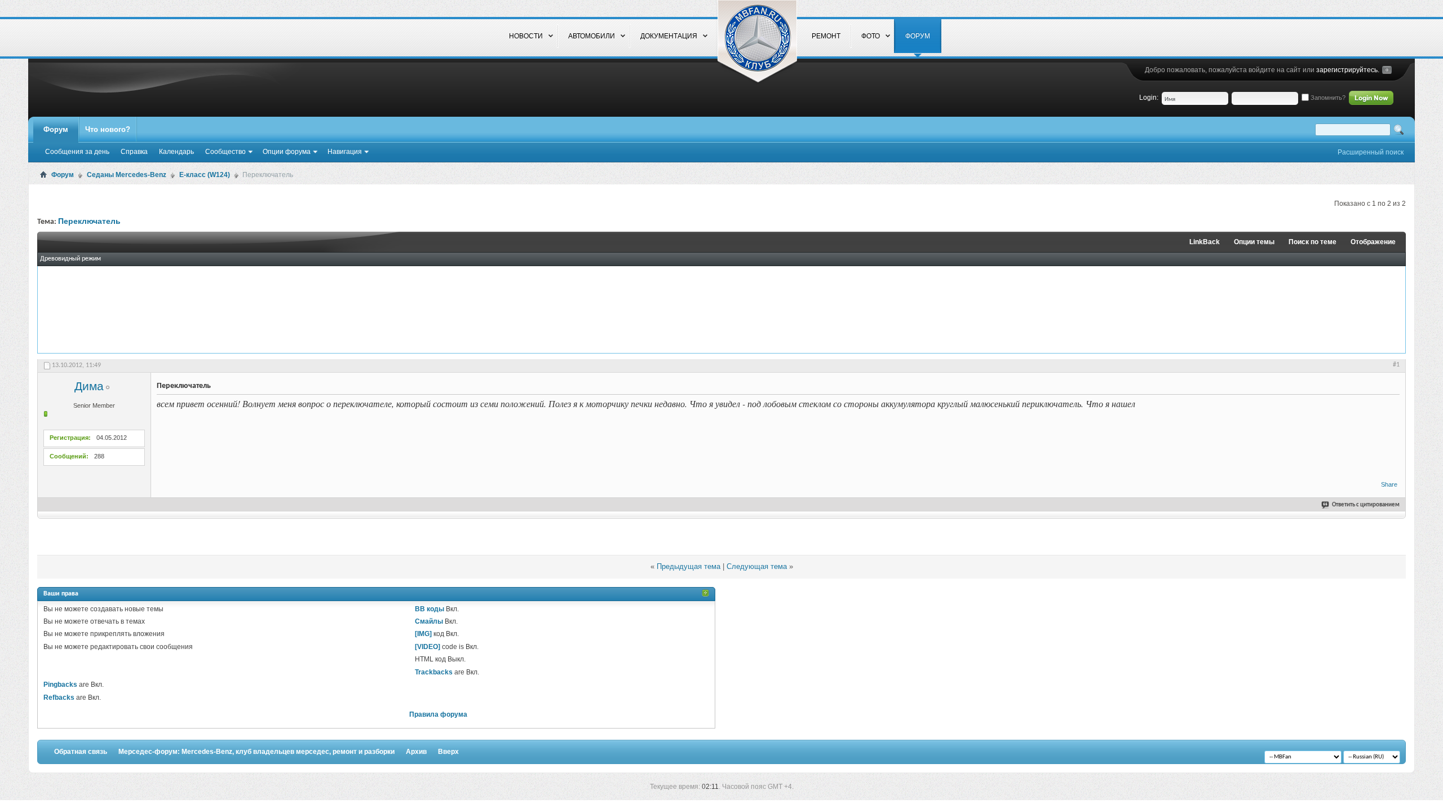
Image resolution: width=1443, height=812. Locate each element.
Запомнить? (1327, 97)
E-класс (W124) (204, 175)
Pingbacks (60, 685)
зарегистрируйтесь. (1347, 70)
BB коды (429, 609)
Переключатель (89, 221)
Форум (55, 129)
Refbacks (58, 697)
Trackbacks (434, 672)
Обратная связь (80, 752)
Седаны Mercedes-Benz (126, 175)
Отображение (1373, 242)
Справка (134, 152)
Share (1389, 484)
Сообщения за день (77, 152)
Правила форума (438, 714)
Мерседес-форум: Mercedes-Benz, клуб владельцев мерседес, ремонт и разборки (256, 752)
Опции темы (1254, 242)
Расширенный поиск (1371, 152)
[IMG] (423, 634)
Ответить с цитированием (1366, 505)
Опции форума (287, 152)
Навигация (344, 152)
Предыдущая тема (688, 566)
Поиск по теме (1312, 242)
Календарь (176, 152)
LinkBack (1204, 242)
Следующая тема (757, 566)
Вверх (448, 752)
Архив (416, 752)
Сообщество (225, 152)
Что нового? (107, 129)
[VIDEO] (427, 647)
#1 (1396, 364)
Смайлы (429, 621)
